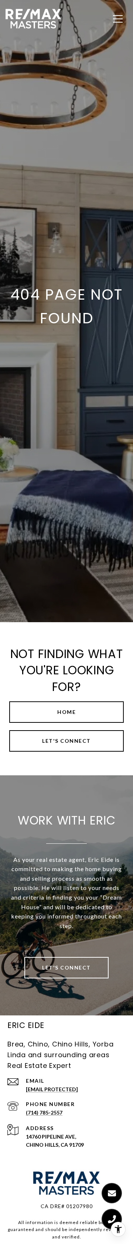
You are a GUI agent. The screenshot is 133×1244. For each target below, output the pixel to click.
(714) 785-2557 (44, 1112)
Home (66, 712)
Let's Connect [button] (66, 741)
